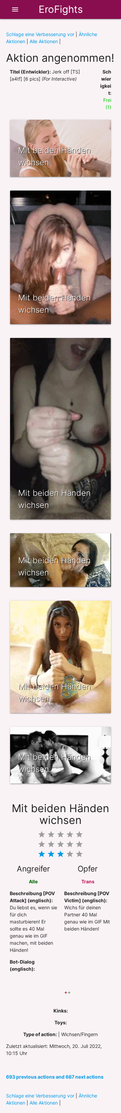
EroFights (61, 9)
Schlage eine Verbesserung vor (40, 34)
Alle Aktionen (44, 41)
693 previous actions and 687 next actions (55, 1077)
